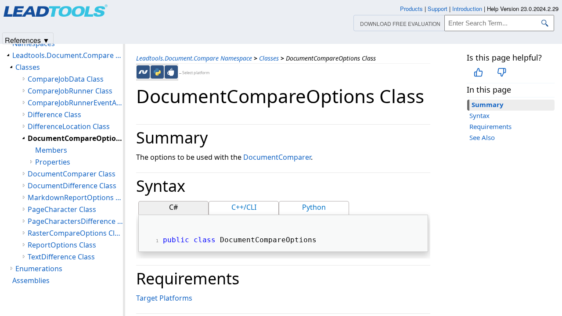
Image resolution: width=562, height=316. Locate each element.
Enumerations (38, 268)
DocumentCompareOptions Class (75, 138)
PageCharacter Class (62, 209)
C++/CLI (243, 207)
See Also (482, 137)
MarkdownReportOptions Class (75, 197)
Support (437, 8)
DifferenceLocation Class (69, 126)
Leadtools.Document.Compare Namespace (194, 58)
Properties (52, 162)
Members (51, 150)
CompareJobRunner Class (70, 91)
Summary (488, 104)
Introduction (467, 8)
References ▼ (27, 39)
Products (411, 8)
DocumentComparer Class (71, 174)
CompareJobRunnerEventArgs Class (75, 103)
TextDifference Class (61, 257)
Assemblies (31, 280)
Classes (269, 58)
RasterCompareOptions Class (75, 233)
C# (173, 207)
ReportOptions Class (62, 245)
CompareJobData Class (66, 79)
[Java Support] (171, 72)
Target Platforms (164, 298)
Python (314, 207)
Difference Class (54, 114)
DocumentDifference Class (72, 185)
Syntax (479, 115)
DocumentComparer (277, 157)
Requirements (490, 126)
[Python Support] (157, 72)
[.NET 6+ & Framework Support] (143, 72)
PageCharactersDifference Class (75, 221)
